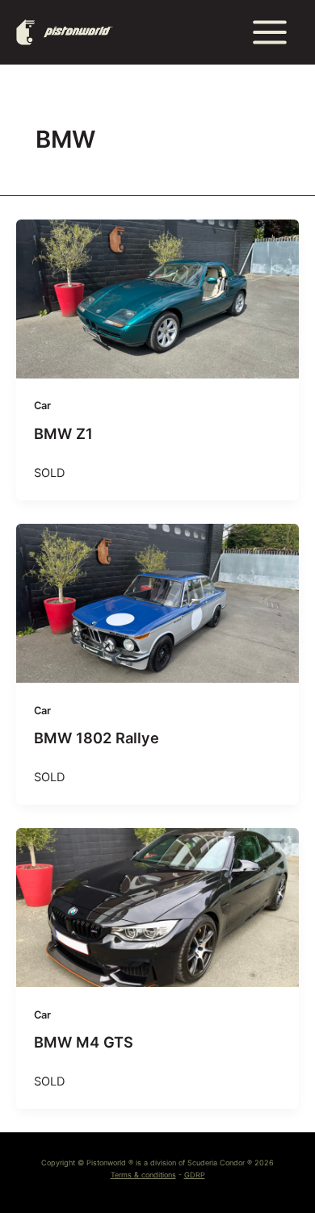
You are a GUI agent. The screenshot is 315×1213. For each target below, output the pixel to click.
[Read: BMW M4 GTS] (157, 907)
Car (42, 405)
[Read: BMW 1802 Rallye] (157, 603)
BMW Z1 (63, 433)
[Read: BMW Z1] (157, 299)
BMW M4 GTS (83, 1042)
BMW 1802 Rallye (96, 738)
